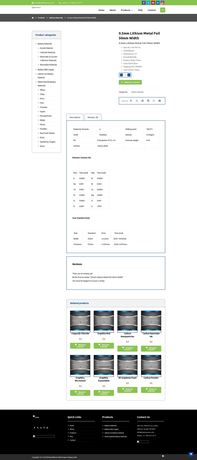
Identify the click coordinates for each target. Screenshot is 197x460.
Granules (43, 107)
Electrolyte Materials (48, 65)
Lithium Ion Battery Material (45, 76)
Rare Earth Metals (47, 133)
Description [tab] (75, 117)
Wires (42, 146)
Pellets (42, 120)
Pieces (42, 124)
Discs (42, 98)
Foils (42, 103)
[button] (144, 3)
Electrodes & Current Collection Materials (48, 58)
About (72, 429)
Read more (82, 337)
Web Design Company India (67, 457)
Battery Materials (137, 92)
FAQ (71, 436)
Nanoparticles (46, 116)
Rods (42, 137)
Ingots (42, 111)
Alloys (42, 90)
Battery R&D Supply (46, 70)
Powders (43, 129)
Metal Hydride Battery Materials (47, 84)
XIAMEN (138, 67)
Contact (72, 440)
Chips (42, 94)
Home (72, 426)
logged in (87, 281)
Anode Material (46, 48)
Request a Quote (132, 82)
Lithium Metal (133, 43)
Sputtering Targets (47, 142)
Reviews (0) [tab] (93, 117)
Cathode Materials (47, 52)
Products (73, 433)
